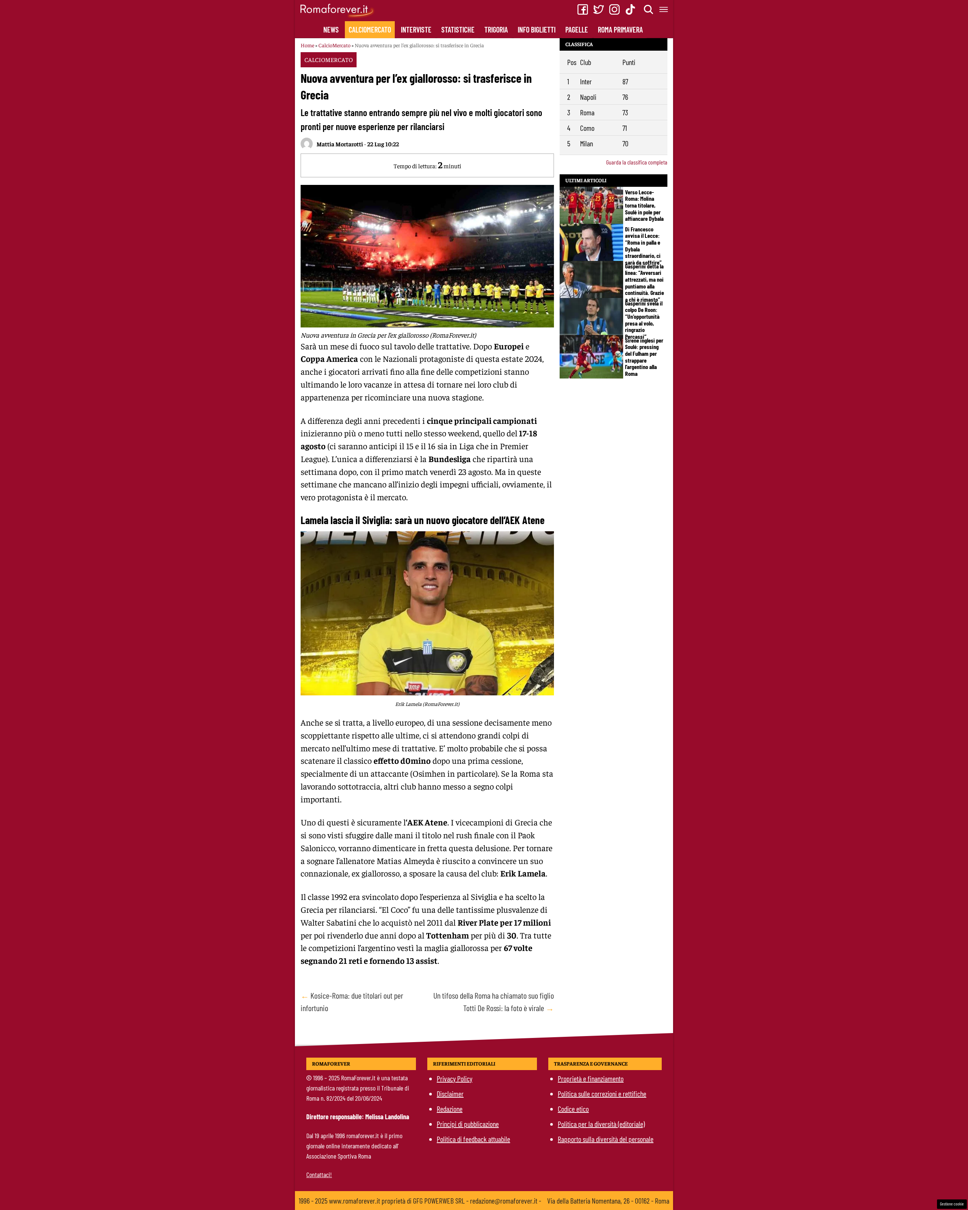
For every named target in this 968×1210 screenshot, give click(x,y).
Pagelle (576, 29)
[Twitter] (598, 9)
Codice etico (573, 1108)
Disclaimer (450, 1093)
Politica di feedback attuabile (473, 1138)
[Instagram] (614, 9)
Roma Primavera (620, 29)
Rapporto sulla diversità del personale (605, 1138)
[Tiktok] (630, 9)
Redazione (449, 1108)
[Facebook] (582, 9)
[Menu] (664, 9)
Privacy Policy (454, 1078)
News (331, 29)
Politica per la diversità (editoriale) (601, 1123)
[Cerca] (649, 9)
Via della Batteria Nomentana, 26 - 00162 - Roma (608, 1200)
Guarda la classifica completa (636, 162)
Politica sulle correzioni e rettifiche (602, 1093)
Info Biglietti (536, 29)
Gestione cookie (952, 1203)
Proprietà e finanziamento (591, 1078)
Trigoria (496, 29)
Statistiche (458, 29)
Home (307, 45)
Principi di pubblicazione (468, 1123)
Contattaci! (319, 1174)
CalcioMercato (370, 29)
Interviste (416, 29)
